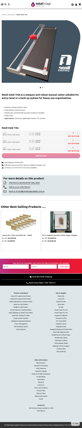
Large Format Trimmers (21, 318)
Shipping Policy (59, 425)
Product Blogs (41, 376)
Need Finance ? (41, 363)
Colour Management (21, 324)
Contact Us (41, 385)
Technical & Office (61, 318)
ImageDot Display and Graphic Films (61, 329)
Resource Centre (26, 425)
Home (4, 14)
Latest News (41, 379)
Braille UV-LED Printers (21, 307)
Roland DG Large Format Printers (21, 299)
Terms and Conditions (41, 388)
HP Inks (61, 307)
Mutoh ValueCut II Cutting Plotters (20, 310)
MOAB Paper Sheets (61, 337)
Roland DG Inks (61, 301)
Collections (11, 14)
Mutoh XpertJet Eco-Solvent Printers (20, 301)
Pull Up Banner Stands (21, 326)
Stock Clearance (41, 368)
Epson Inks (61, 304)
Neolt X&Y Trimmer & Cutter (21, 315)
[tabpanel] (41, 51)
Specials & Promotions (41, 365)
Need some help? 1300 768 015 (42, 283)
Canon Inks (61, 299)
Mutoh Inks (61, 296)
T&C (66, 425)
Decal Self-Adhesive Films (61, 332)
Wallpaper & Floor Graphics (61, 346)
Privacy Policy (41, 390)
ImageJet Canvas (61, 324)
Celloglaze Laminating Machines (21, 321)
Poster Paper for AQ (61, 310)
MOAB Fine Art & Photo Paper (61, 335)
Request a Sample (41, 371)
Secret (41, 399)
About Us (41, 382)
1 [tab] (40, 87)
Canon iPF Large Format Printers (21, 296)
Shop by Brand (21, 329)
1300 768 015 (41, 411)
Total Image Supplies (13, 425)
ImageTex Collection (61, 315)
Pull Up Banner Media (61, 343)
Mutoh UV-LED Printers (21, 304)
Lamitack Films (61, 348)
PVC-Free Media (61, 321)
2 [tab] (42, 87)
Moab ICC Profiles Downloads (41, 374)
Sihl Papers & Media (61, 340)
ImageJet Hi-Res (61, 326)
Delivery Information (41, 396)
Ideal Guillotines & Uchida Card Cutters (21, 312)
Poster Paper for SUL (61, 312)
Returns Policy (41, 393)
